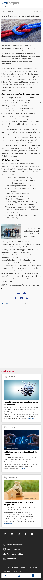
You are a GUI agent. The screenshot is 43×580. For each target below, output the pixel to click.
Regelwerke (18, 571)
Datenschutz (7, 571)
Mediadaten (11, 559)
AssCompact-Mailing (15, 554)
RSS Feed (6, 568)
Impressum (33, 568)
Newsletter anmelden (15, 545)
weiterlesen (31, 418)
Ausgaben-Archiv (13, 549)
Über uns (15, 568)
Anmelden (6, 304)
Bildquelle (23, 568)
